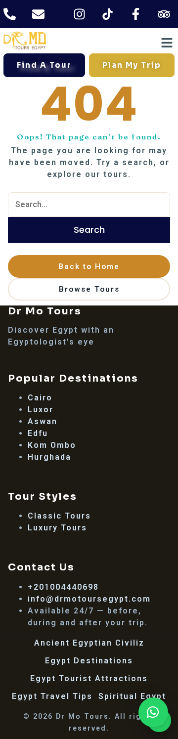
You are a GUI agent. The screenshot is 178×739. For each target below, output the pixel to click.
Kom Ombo (52, 445)
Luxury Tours (57, 527)
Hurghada (49, 457)
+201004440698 (63, 587)
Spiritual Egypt (132, 696)
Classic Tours (59, 516)
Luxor (40, 409)
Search (89, 229)
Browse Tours (89, 289)
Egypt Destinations (89, 660)
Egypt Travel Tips (52, 696)
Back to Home (89, 266)
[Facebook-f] (135, 14)
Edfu (38, 433)
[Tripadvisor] (163, 14)
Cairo (40, 397)
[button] (153, 712)
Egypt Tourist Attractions (89, 678)
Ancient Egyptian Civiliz (89, 643)
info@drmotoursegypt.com (89, 599)
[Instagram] (79, 14)
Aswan (42, 421)
